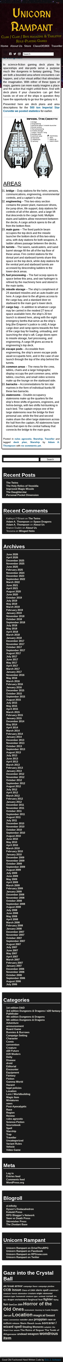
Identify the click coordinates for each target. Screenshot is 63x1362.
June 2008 (12, 913)
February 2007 (14, 962)
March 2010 (13, 848)
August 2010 (13, 835)
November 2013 (15, 743)
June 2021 (12, 585)
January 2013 (14, 770)
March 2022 (13, 582)
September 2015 (15, 696)
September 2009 (15, 866)
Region (10, 1112)
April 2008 (12, 919)
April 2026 (12, 557)
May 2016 (11, 678)
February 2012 (14, 798)
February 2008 (14, 925)
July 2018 (11, 625)
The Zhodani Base (16, 1224)
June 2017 (12, 659)
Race (9, 1109)
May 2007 (11, 953)
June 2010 (12, 838)
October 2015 (14, 693)
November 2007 (15, 934)
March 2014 (13, 730)
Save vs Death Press (18, 1218)
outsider (24, 1320)
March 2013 (13, 764)
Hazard (10, 1084)
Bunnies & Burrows (17, 1032)
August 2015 (13, 699)
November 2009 (15, 860)
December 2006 (15, 968)
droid (9, 1063)
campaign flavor (30, 1286)
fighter (48, 1299)
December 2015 (15, 690)
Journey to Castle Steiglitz (46, 1310)
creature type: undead (35, 1296)
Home (4, 46)
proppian (40, 1319)
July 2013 (11, 755)
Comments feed (15, 1179)
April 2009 (12, 882)
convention (12, 1044)
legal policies (14, 1087)
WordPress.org (15, 1182)
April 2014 (12, 727)
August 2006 (13, 981)
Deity (9, 1057)
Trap (8, 1134)
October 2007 (14, 938)
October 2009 (14, 863)
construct (53, 1290)
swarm (17, 1330)
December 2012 (15, 773)
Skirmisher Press (16, 1221)
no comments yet (31, 445)
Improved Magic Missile (20, 488)
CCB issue (12, 1290)
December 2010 (15, 823)
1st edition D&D (15, 1007)
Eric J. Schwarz (53, 1359)
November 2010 (15, 826)
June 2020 (12, 594)
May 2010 (11, 842)
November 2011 (15, 808)
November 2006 (15, 971)
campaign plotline (46, 1286)
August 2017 (13, 653)
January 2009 (14, 891)
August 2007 (13, 944)
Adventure (12, 1022)
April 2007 (12, 956)
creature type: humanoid (14, 1296)
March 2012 (13, 795)
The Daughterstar (16, 492)
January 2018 (14, 637)
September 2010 (15, 832)
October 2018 (14, 619)
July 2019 (11, 600)
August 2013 (13, 752)
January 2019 (14, 613)
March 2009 (13, 885)
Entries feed (13, 1176)
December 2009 (15, 857)
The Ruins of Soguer (32, 1330)
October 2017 (14, 647)
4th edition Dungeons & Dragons (25, 1016)
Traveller (56, 46)
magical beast (44, 1315)
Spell (9, 1128)
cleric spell (42, 1290)
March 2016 (13, 681)
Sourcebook (13, 1125)
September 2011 (15, 814)
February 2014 (14, 733)
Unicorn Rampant (31, 20)
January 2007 (14, 965)
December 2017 (15, 640)
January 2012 (14, 801)
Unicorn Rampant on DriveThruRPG (27, 1248)
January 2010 (14, 854)
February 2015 (14, 715)
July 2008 (11, 910)
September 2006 (15, 978)
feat (40, 1299)
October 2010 (14, 829)
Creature (11, 1047)
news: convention (11, 1320)
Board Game (13, 1029)
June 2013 (12, 758)
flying (55, 1300)
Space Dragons (42, 521)
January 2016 (14, 687)
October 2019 (14, 597)
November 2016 (15, 675)
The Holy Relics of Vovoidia (22, 485)
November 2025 (15, 563)
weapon (33, 1334)
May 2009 (11, 879)
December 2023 (15, 575)
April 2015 (12, 708)
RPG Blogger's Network (20, 1215)
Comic (10, 1041)
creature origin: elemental (40, 1293)
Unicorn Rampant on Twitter (22, 1257)
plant (31, 1320)
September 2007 (15, 941)
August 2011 (13, 817)
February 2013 (14, 767)
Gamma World (14, 1081)
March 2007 (13, 959)
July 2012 (11, 789)
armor (19, 1286)
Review (10, 1115)
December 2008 (15, 894)
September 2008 (15, 903)
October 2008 (14, 900)
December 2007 (15, 931)
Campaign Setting (16, 1035)
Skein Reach (27, 1323)
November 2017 (15, 644)
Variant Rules (14, 1143)
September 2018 (15, 622)
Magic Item (12, 1097)
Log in (10, 1173)
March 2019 (13, 606)
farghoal (33, 1299)
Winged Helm (27, 531)
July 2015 (11, 702)
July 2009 (11, 873)
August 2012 (13, 786)
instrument (29, 1310)
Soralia (38, 1323)
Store (27, 46)
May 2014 (11, 724)
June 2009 (12, 876)
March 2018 (13, 634)
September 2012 (15, 783)
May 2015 (11, 705)
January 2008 (14, 928)
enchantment (21, 1300)
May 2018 (11, 628)
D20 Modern (13, 1054)
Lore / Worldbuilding (18, 1094)
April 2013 (12, 761)
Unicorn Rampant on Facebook (24, 1251)
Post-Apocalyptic (16, 1106)
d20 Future (12, 1050)
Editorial (11, 1066)
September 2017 (15, 650)
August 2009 (13, 869)
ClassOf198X (41, 46)
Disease (10, 1060)
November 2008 (15, 897)
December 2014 (15, 721)
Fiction (10, 1078)
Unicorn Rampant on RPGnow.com (26, 1254)
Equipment (12, 1072)
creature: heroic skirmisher (15, 1293)
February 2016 (14, 684)
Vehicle (10, 1146)
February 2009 (14, 888)
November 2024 (15, 572)
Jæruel (7, 1315)
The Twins (12, 482)
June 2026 (12, 554)
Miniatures (12, 1100)
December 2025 (15, 560)
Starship (38, 438)
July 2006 (11, 984)
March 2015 (13, 712)
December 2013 (15, 740)
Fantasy (10, 1075)
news (9, 1103)
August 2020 (13, 591)
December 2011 (15, 804)
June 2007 (12, 950)
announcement (15, 1026)
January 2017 (14, 671)
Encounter (12, 1069)
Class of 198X (28, 1290)
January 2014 (14, 736)
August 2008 (13, 906)
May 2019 (11, 603)
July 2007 (11, 947)
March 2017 (13, 668)
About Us (16, 46)
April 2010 (12, 845)
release (15, 1323)
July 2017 (11, 656)
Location (11, 1091)
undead (22, 1334)
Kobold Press (14, 1212)
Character (12, 1038)
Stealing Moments (33, 1327)
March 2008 (13, 922)
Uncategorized (14, 1140)
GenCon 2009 (16, 1304)
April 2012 (12, 792)
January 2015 (14, 718)
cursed (49, 1296)
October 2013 (14, 746)
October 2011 (14, 811)
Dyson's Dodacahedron (20, 1209)
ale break (8, 1286)
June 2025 (12, 566)
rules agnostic (23, 438)
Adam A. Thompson (17, 521)
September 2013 (15, 749)
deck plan (20, 442)
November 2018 (15, 616)
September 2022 (15, 579)
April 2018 (12, 631)
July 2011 (11, 820)
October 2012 (14, 780)
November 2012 (15, 777)
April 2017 (12, 665)
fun (5, 1304)
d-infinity (11, 1205)
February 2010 (14, 851)
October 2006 (14, 975)
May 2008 (11, 916)
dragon (10, 1300)
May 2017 (11, 662)
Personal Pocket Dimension (22, 495)
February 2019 (14, 610)
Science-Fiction (15, 1122)
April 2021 (12, 588)
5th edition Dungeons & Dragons (25, 1019)
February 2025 (14, 569)
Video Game (13, 1149)
